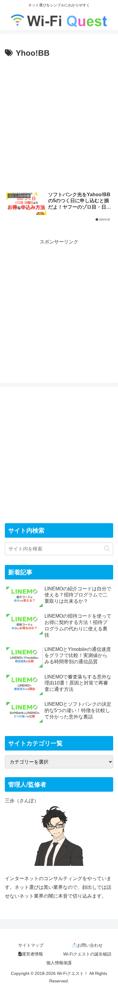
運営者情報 (32, 954)
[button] (106, 548)
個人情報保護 (59, 962)
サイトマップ (31, 945)
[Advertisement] (59, 122)
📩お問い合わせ (87, 945)
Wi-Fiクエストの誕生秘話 (87, 954)
